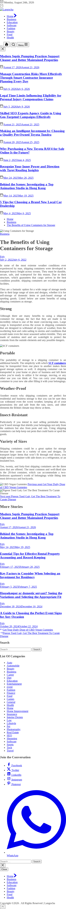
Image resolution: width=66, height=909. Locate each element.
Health (10, 37)
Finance (11, 693)
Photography (13, 729)
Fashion (11, 28)
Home (10, 16)
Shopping (12, 738)
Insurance (12, 714)
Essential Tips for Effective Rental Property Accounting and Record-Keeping (30, 555)
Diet (9, 677)
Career (10, 674)
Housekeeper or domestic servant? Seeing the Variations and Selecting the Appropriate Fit (31, 595)
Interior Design (15, 717)
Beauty (10, 31)
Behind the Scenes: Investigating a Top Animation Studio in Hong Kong (26, 186)
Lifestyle (11, 723)
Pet (8, 726)
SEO (9, 735)
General (11, 702)
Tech (9, 747)
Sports (10, 744)
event (10, 686)
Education (12, 22)
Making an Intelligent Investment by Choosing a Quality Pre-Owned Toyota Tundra (32, 132)
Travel (10, 750)
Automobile (13, 665)
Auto (9, 662)
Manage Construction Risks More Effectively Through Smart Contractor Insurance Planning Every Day (31, 77)
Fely (2, 256)
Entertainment (14, 683)
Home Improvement (17, 711)
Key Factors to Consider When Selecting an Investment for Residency (30, 575)
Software (11, 25)
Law (9, 720)
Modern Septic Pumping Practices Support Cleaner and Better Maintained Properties (29, 58)
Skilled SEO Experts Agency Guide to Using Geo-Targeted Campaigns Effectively (30, 115)
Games (10, 699)
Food (9, 34)
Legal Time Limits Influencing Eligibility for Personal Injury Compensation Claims (30, 97)
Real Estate (13, 732)
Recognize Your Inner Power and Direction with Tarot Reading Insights (29, 168)
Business (11, 19)
